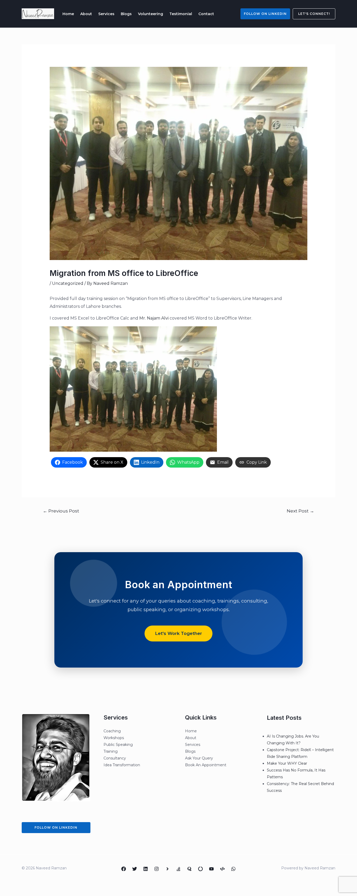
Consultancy (114, 758)
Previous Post (61, 511)
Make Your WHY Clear (287, 763)
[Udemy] (222, 868)
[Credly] (167, 868)
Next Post (300, 511)
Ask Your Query (199, 758)
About (86, 13)
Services (106, 13)
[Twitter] (134, 868)
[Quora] (189, 868)
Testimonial (180, 13)
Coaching (112, 731)
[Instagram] (156, 868)
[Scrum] (200, 868)
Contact (206, 13)
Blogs (126, 13)
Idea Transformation (121, 765)
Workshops (113, 737)
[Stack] (178, 868)
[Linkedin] (145, 868)
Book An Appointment (205, 765)
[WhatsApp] (233, 868)
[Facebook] (123, 868)
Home (68, 13)
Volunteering (150, 13)
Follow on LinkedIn (265, 14)
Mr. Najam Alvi (154, 318)
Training (110, 751)
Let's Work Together (178, 633)
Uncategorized (67, 283)
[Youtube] (211, 868)
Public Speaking (118, 744)
